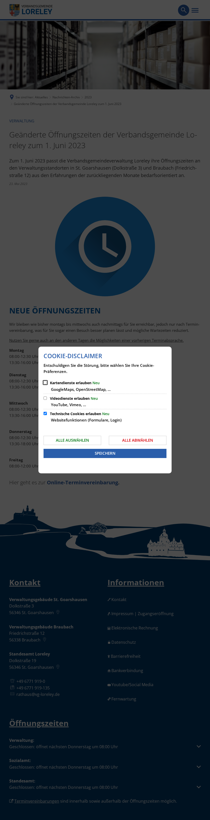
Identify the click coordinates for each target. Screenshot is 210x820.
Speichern (105, 453)
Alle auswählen (72, 440)
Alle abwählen (137, 440)
